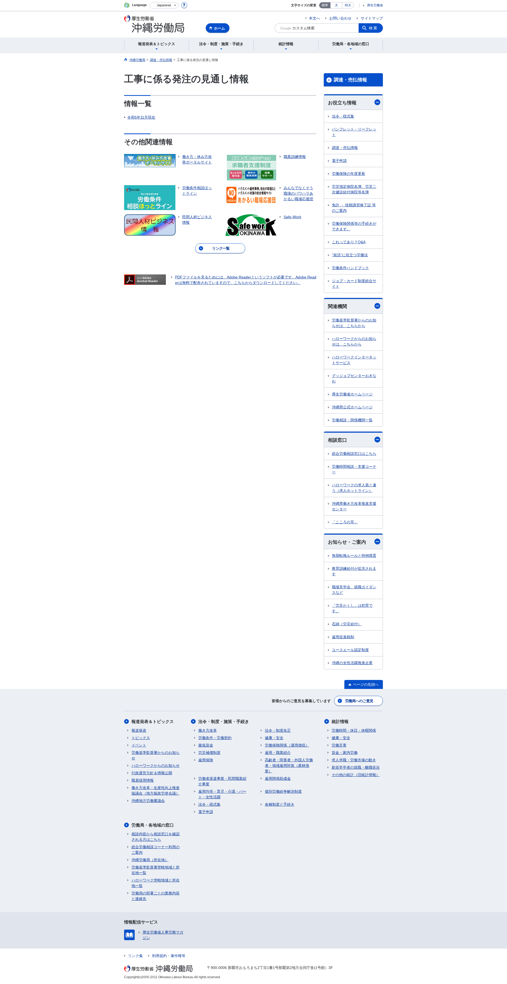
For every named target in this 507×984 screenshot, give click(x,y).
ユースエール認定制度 (350, 650)
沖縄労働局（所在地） (150, 860)
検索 (373, 28)
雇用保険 (205, 760)
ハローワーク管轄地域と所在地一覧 (156, 883)
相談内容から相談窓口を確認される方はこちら (156, 837)
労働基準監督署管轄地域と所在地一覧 (156, 870)
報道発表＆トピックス (153, 721)
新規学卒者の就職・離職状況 (356, 767)
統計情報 (340, 721)
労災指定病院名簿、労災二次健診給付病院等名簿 (354, 189)
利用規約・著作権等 (168, 956)
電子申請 (339, 160)
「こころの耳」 (345, 522)
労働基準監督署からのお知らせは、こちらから (354, 323)
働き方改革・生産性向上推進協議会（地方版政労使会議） (156, 790)
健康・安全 (274, 738)
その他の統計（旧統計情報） (356, 775)
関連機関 (337, 306)
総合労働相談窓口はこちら (354, 453)
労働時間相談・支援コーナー (354, 469)
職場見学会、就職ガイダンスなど (354, 590)
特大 (348, 5)
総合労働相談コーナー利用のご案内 (156, 850)
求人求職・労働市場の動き (354, 760)
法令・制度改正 (278, 730)
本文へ (314, 18)
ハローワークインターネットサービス (354, 360)
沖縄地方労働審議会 (148, 801)
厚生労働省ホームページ (352, 394)
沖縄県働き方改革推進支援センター (354, 506)
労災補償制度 (209, 752)
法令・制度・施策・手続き (223, 721)
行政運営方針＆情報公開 (152, 773)
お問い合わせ (340, 18)
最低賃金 (205, 745)
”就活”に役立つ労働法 (350, 255)
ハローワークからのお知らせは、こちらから (354, 341)
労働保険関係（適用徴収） (287, 745)
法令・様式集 (343, 116)
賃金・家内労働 (345, 752)
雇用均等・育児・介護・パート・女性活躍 (222, 794)
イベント (139, 745)
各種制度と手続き (279, 804)
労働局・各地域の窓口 (153, 825)
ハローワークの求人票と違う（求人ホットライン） (354, 488)
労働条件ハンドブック (350, 268)
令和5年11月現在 (141, 117)
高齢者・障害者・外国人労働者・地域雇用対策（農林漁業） (289, 765)
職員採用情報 (143, 780)
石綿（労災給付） (347, 624)
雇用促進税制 (343, 637)
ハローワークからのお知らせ (156, 765)
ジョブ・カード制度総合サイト (354, 283)
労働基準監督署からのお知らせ (156, 755)
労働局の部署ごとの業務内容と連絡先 (156, 896)
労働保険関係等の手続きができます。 (354, 226)
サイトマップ (372, 18)
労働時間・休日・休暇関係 (354, 730)
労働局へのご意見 (359, 701)
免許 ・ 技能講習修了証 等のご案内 (354, 208)
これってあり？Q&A (348, 242)
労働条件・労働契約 (215, 738)
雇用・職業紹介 (278, 752)
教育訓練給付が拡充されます (354, 571)
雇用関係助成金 (278, 778)
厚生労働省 (375, 5)
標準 (325, 5)
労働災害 (339, 745)
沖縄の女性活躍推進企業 (352, 663)
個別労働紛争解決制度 (283, 791)
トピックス (141, 738)
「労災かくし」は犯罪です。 (352, 608)
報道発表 (139, 730)
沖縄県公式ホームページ (352, 407)
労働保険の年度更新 (348, 173)
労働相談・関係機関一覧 (352, 420)
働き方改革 (207, 730)
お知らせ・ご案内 (347, 542)
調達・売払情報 (350, 79)
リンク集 (135, 956)
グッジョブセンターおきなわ (354, 378)
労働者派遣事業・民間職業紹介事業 (222, 781)
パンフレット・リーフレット (354, 132)
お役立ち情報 (342, 102)
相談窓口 (337, 440)
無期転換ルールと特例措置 (354, 555)
